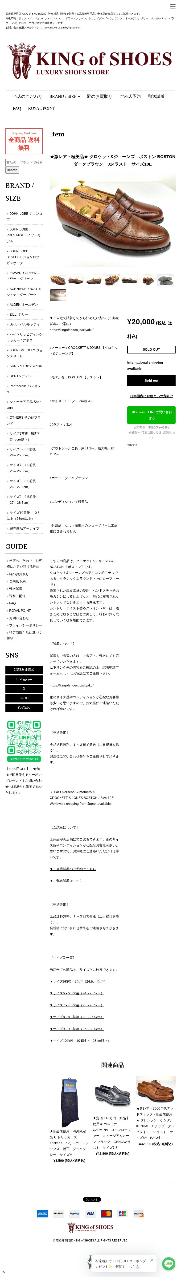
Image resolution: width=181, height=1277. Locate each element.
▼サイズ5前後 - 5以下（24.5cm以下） (78, 981)
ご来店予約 (17, 581)
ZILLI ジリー (19, 314)
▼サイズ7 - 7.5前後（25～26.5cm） (77, 1005)
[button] (64, 97)
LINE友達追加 (24, 670)
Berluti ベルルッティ (25, 324)
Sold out (151, 380)
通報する (132, 445)
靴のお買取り (19, 574)
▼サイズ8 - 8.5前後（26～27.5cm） (77, 1017)
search (12, 170)
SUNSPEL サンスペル (26, 366)
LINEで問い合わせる (160, 415)
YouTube (24, 708)
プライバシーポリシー (25, 625)
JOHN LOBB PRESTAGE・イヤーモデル (24, 235)
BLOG (24, 698)
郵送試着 (15, 589)
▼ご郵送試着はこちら (66, 881)
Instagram (24, 679)
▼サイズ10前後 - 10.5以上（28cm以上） (80, 1041)
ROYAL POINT (20, 610)
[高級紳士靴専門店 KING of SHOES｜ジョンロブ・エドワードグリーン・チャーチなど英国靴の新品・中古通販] (90, 58)
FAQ (12, 603)
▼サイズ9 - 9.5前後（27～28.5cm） (77, 1029)
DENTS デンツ (21, 376)
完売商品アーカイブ (24, 528)
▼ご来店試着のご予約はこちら (73, 869)
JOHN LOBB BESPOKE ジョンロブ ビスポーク (23, 257)
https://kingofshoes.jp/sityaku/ (72, 330)
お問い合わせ (19, 618)
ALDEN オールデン (24, 304)
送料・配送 (17, 596)
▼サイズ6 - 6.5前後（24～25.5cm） (77, 993)
